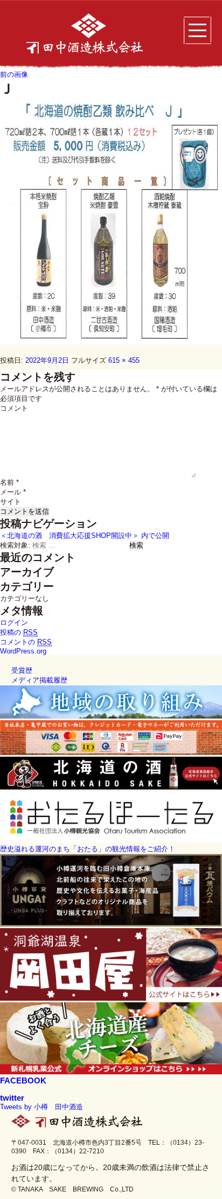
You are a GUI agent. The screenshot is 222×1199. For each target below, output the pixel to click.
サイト (10, 502)
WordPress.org (23, 651)
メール (13, 492)
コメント (14, 408)
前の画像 (14, 74)
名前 (9, 482)
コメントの (26, 642)
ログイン (14, 623)
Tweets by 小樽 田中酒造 (41, 1107)
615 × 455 (124, 360)
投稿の (19, 632)
